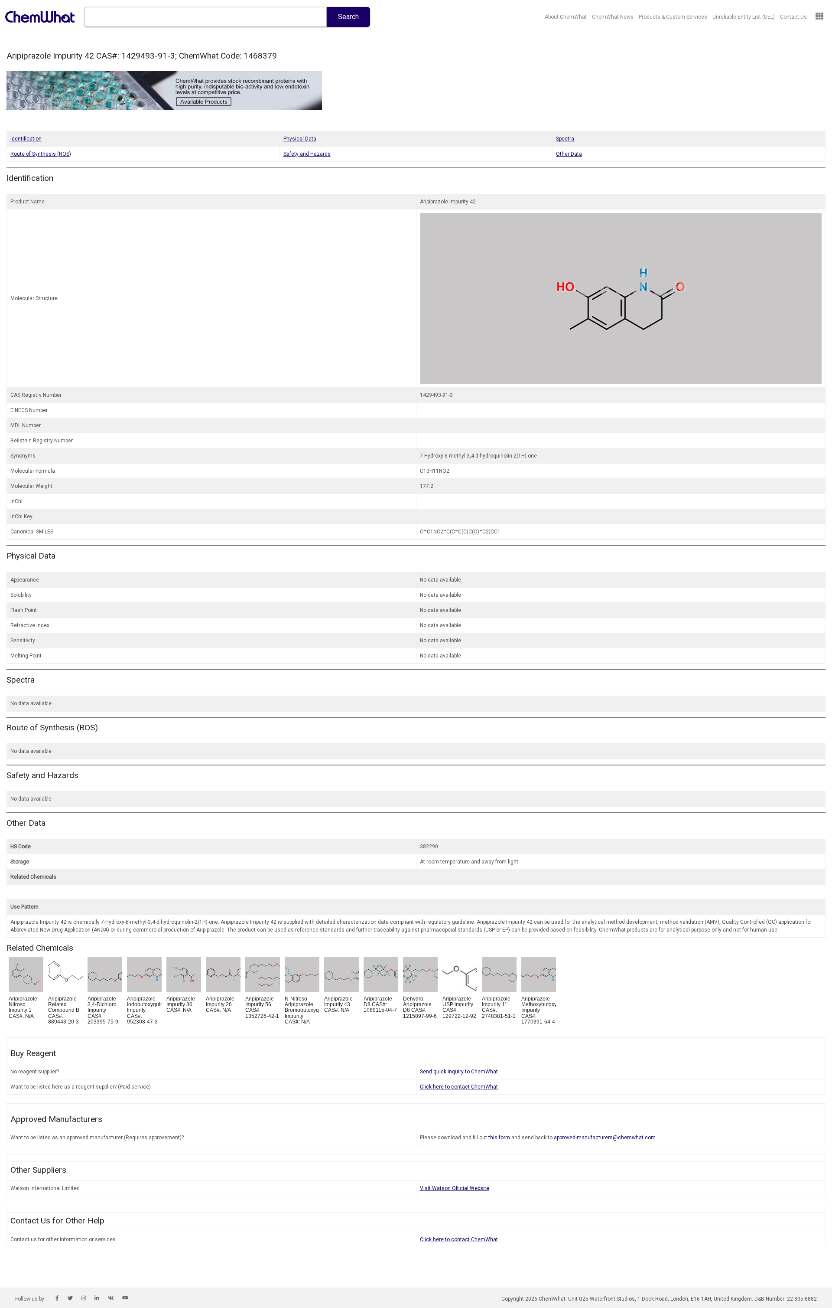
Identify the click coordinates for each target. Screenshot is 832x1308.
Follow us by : (31, 1299)
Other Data (569, 154)
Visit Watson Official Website (454, 1188)
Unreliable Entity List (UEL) (743, 17)
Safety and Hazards (307, 154)
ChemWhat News (613, 17)
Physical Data (299, 139)
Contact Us (793, 17)
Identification (26, 139)
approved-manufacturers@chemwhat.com (605, 1138)
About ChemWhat (566, 17)
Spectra (565, 139)
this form (499, 1138)
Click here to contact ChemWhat (459, 1087)
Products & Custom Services (673, 17)
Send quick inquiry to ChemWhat (459, 1072)
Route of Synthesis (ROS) (40, 154)
